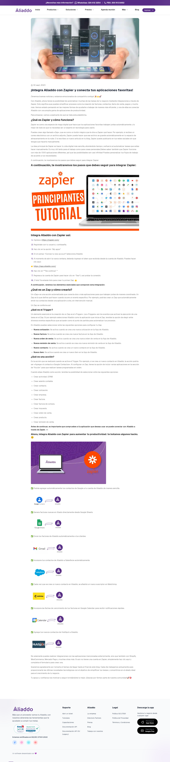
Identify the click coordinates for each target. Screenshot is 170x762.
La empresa (91, 714)
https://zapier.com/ (50, 240)
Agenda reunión (108, 9)
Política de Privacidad (120, 718)
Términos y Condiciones (121, 722)
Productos (51, 9)
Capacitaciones (68, 722)
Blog (137, 9)
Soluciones (71, 9)
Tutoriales (66, 718)
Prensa (89, 722)
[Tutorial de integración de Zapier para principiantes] (85, 200)
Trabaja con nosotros (95, 731)
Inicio (37, 9)
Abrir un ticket (67, 714)
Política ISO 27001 (119, 714)
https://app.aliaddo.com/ (45, 266)
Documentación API (69, 727)
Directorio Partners (94, 718)
